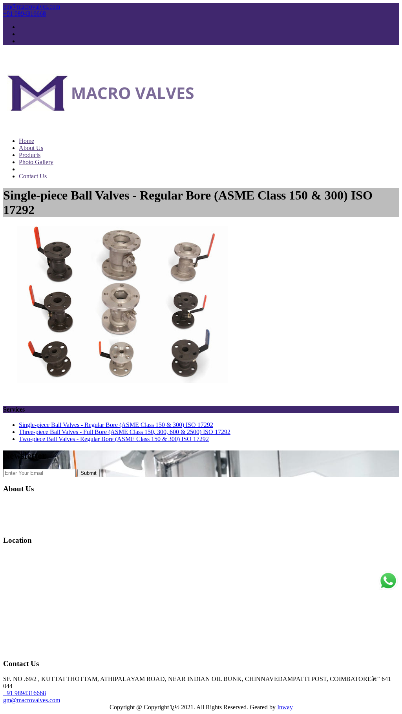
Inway (285, 707)
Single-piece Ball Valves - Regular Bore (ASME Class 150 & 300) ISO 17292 (116, 424)
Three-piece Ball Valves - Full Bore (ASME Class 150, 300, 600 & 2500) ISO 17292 (124, 431)
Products (29, 155)
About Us (31, 148)
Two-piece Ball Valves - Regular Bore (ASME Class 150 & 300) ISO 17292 (114, 439)
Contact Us (33, 176)
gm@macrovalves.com (31, 6)
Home (26, 140)
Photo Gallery (36, 162)
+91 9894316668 (24, 13)
